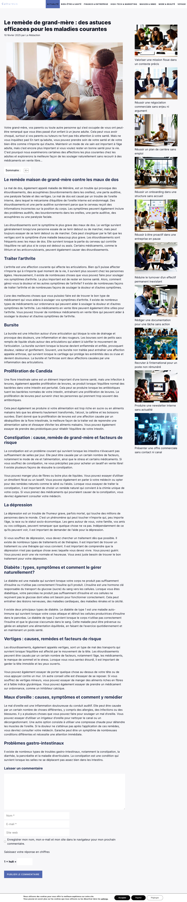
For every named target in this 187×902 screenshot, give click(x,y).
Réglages (155, 897)
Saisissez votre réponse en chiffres (27, 852)
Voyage (182, 4)
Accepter (122, 897)
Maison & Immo (148, 4)
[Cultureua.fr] (9, 4)
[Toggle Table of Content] (25, 170)
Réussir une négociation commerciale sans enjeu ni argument (152, 106)
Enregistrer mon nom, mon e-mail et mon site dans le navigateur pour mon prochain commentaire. (61, 841)
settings (104, 899)
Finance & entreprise (96, 4)
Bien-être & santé (71, 4)
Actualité (53, 4)
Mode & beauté (167, 4)
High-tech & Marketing (124, 4)
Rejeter (138, 897)
